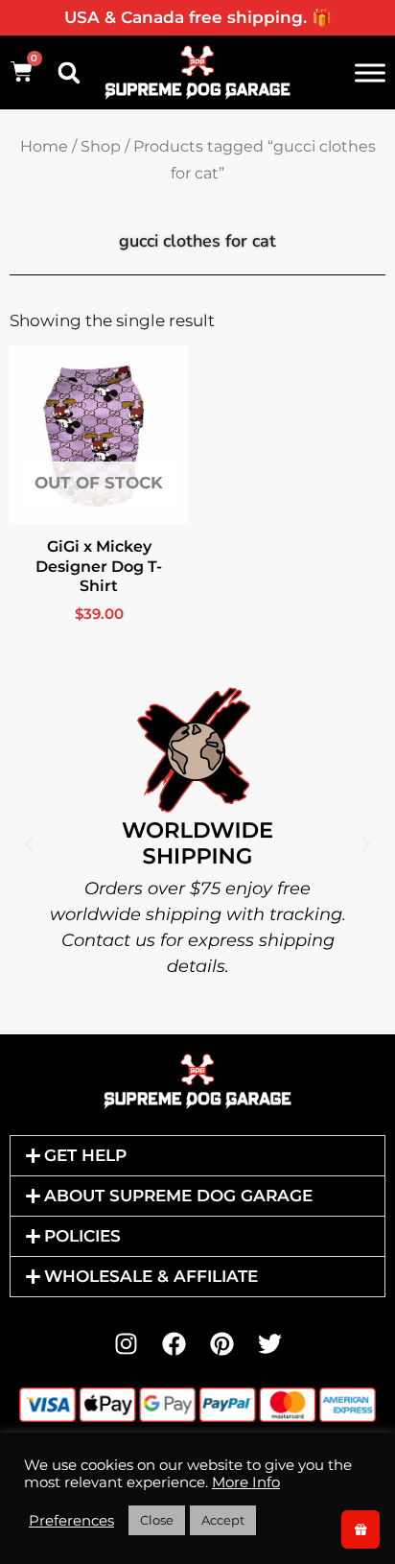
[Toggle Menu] (370, 72)
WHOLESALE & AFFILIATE (151, 1276)
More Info (246, 1482)
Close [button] (157, 1520)
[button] (69, 73)
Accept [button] (222, 1520)
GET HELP (85, 1155)
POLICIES (82, 1235)
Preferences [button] (71, 1520)
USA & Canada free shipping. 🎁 (198, 17)
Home (44, 146)
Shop (101, 146)
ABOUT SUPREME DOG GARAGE (178, 1195)
